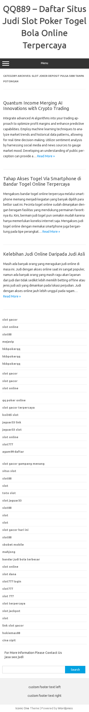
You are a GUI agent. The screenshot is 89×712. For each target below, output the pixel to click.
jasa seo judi (14, 657)
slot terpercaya (13, 603)
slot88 (6, 334)
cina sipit (9, 640)
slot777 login (11, 581)
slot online (10, 326)
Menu (44, 63)
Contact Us (53, 653)
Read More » (46, 156)
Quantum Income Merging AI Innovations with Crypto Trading (36, 105)
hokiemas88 (11, 633)
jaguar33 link (11, 422)
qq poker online (14, 400)
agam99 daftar (13, 451)
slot (5, 485)
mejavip (8, 341)
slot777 (7, 444)
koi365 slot (10, 414)
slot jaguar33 (12, 500)
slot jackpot (11, 610)
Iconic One (22, 708)
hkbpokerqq (11, 348)
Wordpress (65, 708)
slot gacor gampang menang (23, 463)
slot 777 (8, 596)
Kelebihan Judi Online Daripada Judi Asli (44, 254)
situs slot (9, 470)
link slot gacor (13, 625)
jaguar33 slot (12, 429)
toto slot (9, 493)
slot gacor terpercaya (18, 407)
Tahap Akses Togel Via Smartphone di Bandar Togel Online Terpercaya (42, 181)
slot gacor (10, 319)
